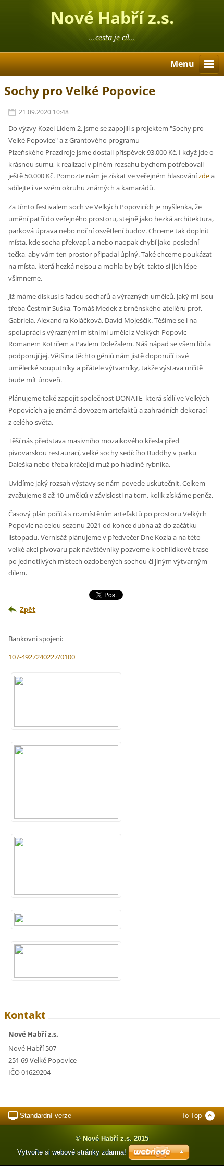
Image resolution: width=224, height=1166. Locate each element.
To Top (191, 1116)
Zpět (27, 609)
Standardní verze (45, 1116)
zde (203, 176)
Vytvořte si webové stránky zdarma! (71, 1152)
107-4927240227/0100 (41, 657)
